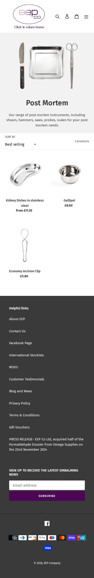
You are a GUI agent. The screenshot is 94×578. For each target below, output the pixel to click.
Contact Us (17, 331)
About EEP (17, 319)
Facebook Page (20, 343)
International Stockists (26, 355)
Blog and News (20, 391)
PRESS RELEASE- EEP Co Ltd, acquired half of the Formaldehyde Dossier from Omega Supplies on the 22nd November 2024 (46, 444)
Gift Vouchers (19, 427)
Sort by (10, 137)
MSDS (13, 367)
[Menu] (86, 16)
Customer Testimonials (26, 379)
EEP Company (52, 563)
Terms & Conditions (24, 415)
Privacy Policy (19, 403)
